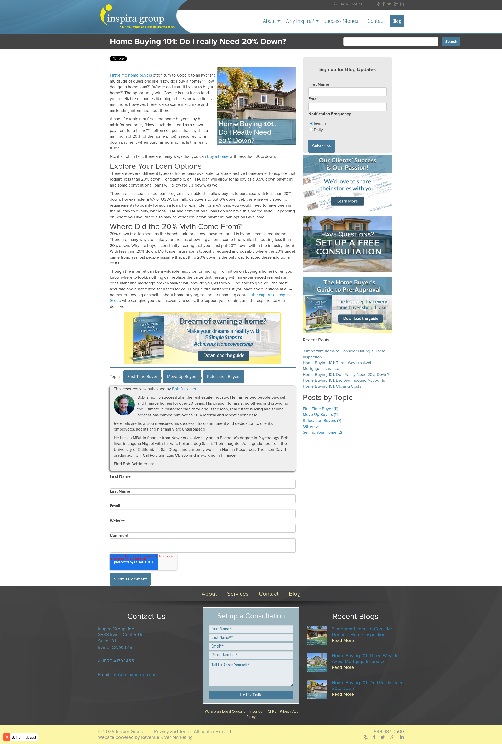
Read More (343, 640)
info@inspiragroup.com (134, 674)
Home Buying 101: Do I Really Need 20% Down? (346, 374)
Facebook (158, 464)
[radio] (347, 124)
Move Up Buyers (182, 376)
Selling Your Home (322, 432)
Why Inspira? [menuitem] (299, 21)
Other (311, 426)
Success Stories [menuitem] (340, 21)
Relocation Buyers (223, 376)
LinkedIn (165, 464)
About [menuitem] (269, 21)
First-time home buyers (131, 75)
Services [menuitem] (237, 593)
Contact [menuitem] (376, 21)
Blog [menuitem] (396, 21)
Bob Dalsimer (184, 389)
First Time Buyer (142, 376)
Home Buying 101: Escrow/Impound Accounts (344, 380)
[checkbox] (347, 127)
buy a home (218, 156)
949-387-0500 (353, 4)
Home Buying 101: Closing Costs (332, 386)
